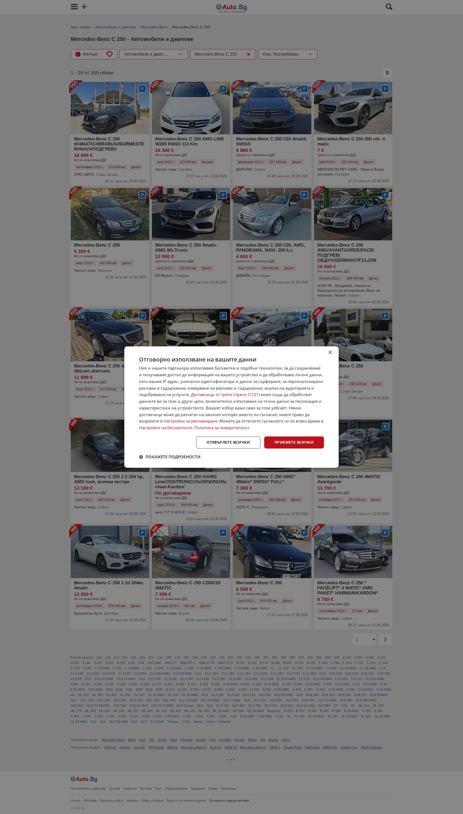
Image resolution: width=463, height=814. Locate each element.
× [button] (330, 353)
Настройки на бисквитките (165, 427)
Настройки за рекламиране (190, 421)
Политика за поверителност (221, 427)
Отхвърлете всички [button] (228, 442)
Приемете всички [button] (294, 442)
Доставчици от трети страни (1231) (225, 394)
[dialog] (231, 407)
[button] (169, 457)
